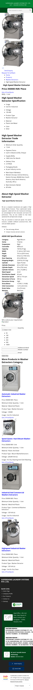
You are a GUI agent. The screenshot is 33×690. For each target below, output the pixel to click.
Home (8, 75)
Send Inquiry (8, 71)
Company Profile (8, 593)
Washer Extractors (12, 80)
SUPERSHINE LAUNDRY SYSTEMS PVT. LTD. (18, 4)
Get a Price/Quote (8, 92)
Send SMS (18, 668)
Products (9, 77)
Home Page (6, 591)
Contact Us (6, 599)
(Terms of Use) (26, 677)
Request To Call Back (8, 73)
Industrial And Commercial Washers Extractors (13, 493)
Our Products (7, 596)
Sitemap (5, 601)
